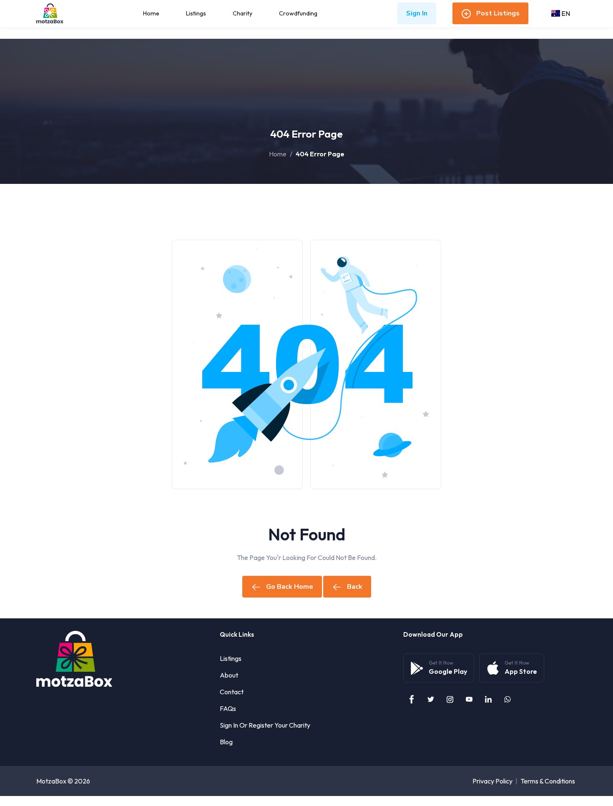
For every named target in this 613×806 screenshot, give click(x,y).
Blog (226, 742)
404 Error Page (320, 154)
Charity (242, 13)
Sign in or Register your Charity (265, 725)
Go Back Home (289, 586)
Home (151, 13)
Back (354, 586)
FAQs (228, 708)
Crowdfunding (298, 13)
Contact (232, 692)
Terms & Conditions (547, 781)
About (229, 675)
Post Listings (498, 13)
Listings (196, 13)
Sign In (416, 13)
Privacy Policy (492, 781)
